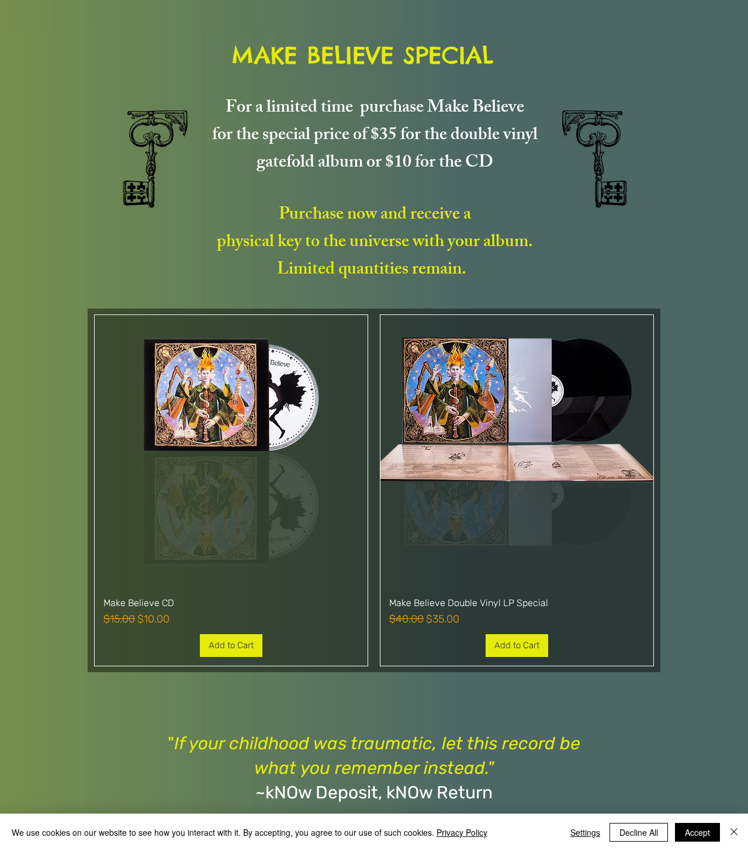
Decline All (638, 832)
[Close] (734, 832)
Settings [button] (585, 832)
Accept (697, 832)
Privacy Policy (462, 832)
